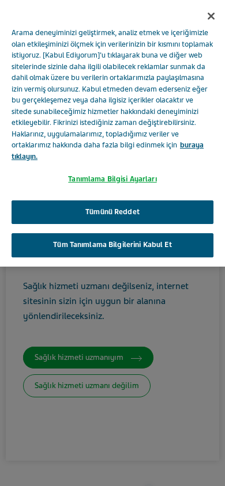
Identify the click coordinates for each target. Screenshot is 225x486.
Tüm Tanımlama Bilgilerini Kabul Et (112, 244)
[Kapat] (211, 16)
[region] (112, 133)
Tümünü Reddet (112, 212)
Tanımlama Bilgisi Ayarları (112, 179)
